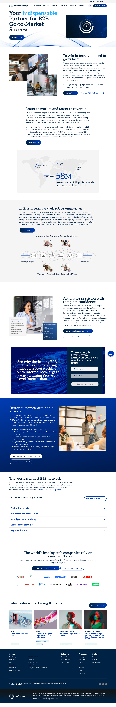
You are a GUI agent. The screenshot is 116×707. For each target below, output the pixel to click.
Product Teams (65, 657)
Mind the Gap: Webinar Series (70, 634)
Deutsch (94, 659)
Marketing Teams (66, 659)
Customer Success (33, 657)
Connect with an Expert (90, 93)
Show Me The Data (84, 384)
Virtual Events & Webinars (67, 631)
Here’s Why (37, 5)
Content (81, 662)
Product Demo (100, 6)
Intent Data (15, 644)
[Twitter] (103, 684)
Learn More (15, 37)
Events (12, 631)
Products (54, 5)
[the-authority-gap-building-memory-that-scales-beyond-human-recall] (95, 619)
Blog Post (38, 631)
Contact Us (12, 668)
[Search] (90, 5)
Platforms (82, 673)
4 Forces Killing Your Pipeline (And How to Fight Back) (44, 635)
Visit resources (96, 605)
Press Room (13, 665)
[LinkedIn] (100, 684)
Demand (81, 668)
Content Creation (66, 644)
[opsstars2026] (20, 619)
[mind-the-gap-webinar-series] (70, 619)
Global (105, 1)
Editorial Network (33, 662)
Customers (63, 5)
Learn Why (69, 93)
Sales (80, 670)
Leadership (12, 659)
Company (81, 5)
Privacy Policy (13, 683)
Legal (21, 683)
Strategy (81, 657)
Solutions (46, 5)
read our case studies (71, 568)
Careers (11, 662)
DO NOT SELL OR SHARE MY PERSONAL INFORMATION (38, 683)
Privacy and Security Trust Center (37, 668)
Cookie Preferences (60, 683)
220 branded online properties (49, 490)
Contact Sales (110, 353)
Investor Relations (14, 670)
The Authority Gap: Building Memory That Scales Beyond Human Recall (95, 636)
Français (94, 657)
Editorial (92, 1)
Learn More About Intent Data (76, 331)
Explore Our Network (94, 499)
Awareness (82, 665)
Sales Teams (65, 662)
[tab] (58, 508)
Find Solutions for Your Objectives (24, 456)
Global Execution (97, 662)
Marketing (39, 644)
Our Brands (31, 665)
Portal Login (99, 1)
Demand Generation (42, 641)
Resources (72, 5)
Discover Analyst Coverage (75, 337)
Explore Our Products (20, 462)
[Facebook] (106, 684)
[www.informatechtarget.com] (19, 6)
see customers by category (44, 568)
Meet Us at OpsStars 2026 (19, 634)
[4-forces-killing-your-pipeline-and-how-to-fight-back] (45, 619)
